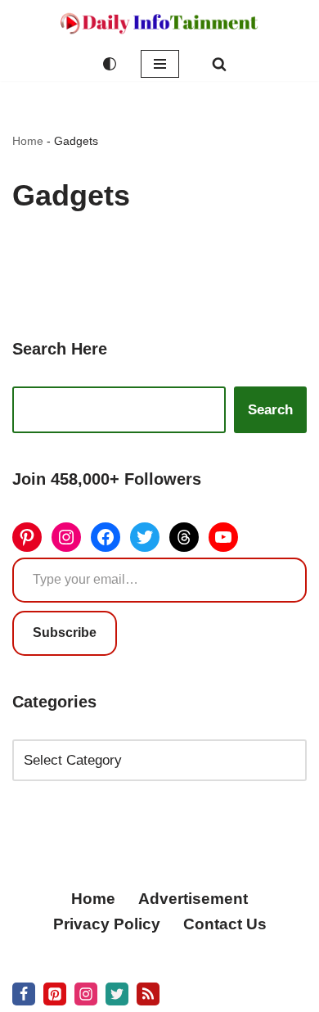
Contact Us (225, 924)
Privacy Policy (106, 924)
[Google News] (148, 994)
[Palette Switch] (109, 63)
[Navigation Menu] (160, 64)
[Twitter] (145, 537)
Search (270, 410)
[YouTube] (223, 537)
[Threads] (184, 537)
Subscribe (65, 632)
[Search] (219, 63)
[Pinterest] (27, 537)
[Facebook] (105, 537)
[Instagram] (66, 537)
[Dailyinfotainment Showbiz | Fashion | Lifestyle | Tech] (159, 23)
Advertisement (193, 898)
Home (27, 140)
